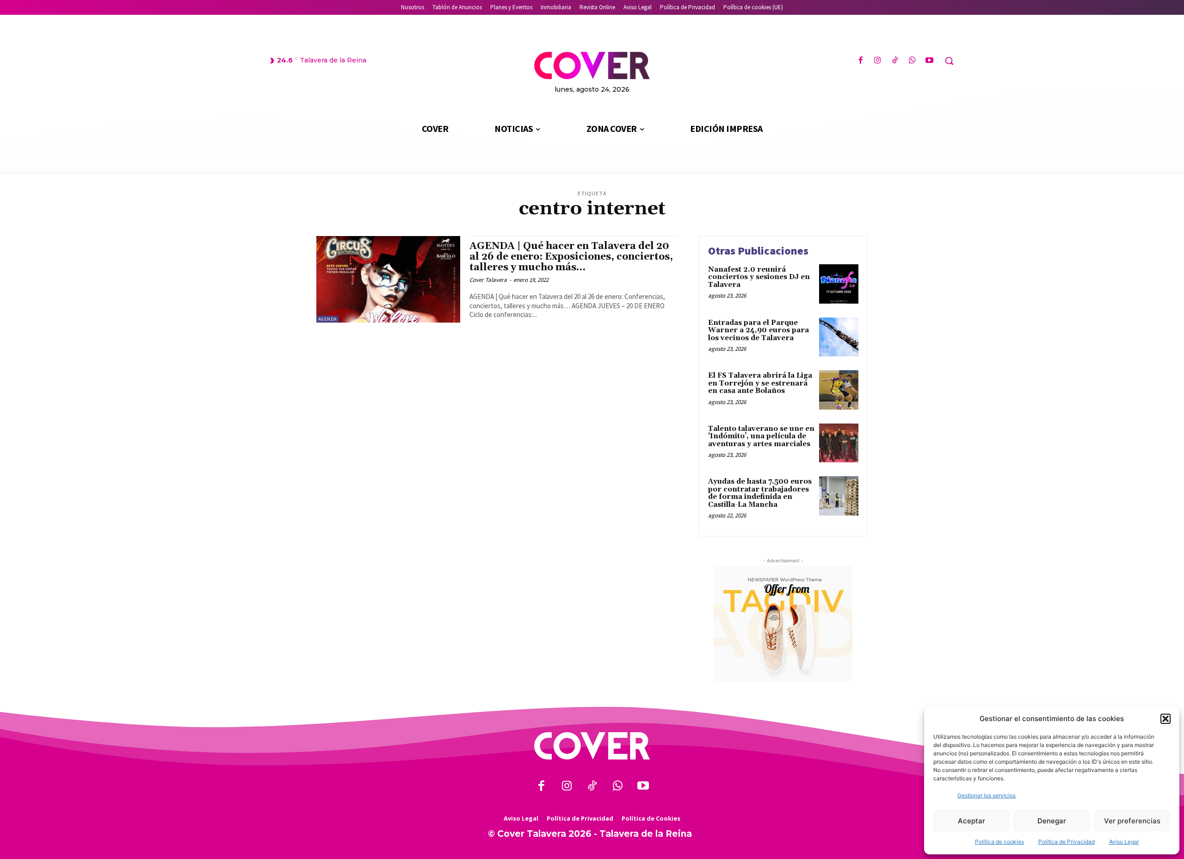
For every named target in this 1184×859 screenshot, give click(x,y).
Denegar (1051, 820)
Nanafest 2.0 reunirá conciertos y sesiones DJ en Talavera (759, 277)
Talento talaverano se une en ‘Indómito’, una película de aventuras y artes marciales (761, 436)
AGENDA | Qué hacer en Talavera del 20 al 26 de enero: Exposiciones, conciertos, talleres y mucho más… (571, 257)
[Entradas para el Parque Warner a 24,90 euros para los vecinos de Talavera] (838, 337)
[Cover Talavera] (592, 745)
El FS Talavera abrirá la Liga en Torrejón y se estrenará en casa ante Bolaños (760, 383)
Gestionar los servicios (986, 795)
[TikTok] (894, 61)
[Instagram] (877, 61)
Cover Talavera (488, 280)
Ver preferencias (1132, 820)
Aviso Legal (1124, 841)
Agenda (327, 319)
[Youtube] (929, 61)
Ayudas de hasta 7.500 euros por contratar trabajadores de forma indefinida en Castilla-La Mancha (760, 493)
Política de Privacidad (1066, 841)
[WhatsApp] (912, 61)
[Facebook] (860, 61)
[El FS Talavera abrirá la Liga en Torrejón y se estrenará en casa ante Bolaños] (838, 390)
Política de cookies (999, 841)
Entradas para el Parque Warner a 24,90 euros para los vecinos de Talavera (758, 330)
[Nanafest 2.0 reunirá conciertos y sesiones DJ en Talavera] (838, 284)
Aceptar (971, 820)
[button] (1165, 718)
